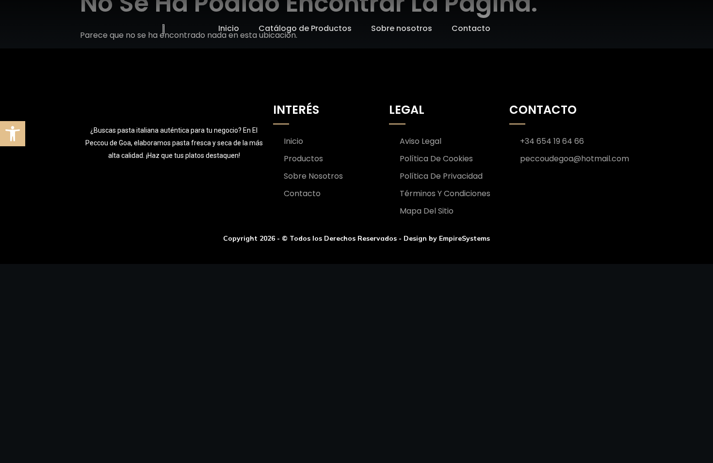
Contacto (471, 28)
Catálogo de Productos (305, 28)
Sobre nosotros (401, 28)
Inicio (228, 28)
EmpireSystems (464, 238)
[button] (12, 133)
